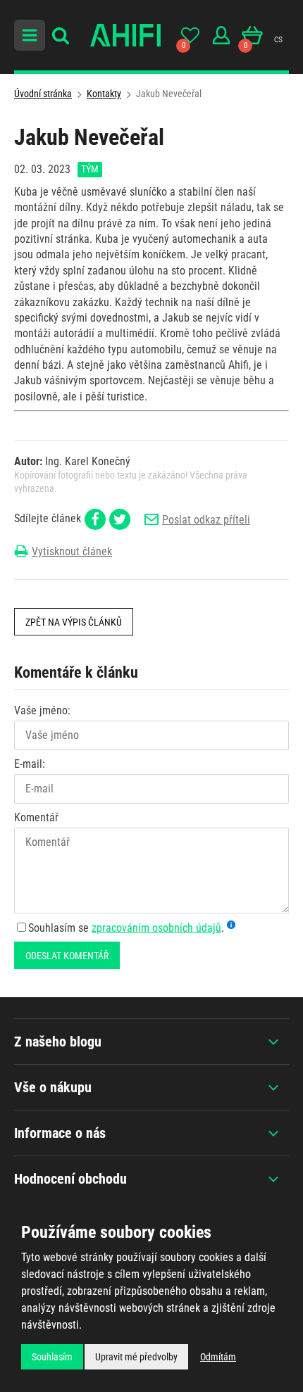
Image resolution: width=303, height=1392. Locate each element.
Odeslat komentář (67, 955)
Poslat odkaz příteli (206, 519)
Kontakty (104, 93)
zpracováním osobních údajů (156, 928)
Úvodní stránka (43, 93)
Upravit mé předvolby (136, 1356)
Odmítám (218, 1356)
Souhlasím (52, 1356)
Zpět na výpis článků (73, 622)
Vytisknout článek (72, 551)
